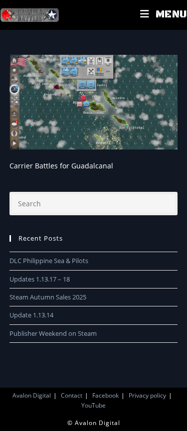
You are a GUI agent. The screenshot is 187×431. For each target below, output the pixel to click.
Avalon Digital (31, 395)
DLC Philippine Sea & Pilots (48, 260)
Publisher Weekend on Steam (53, 333)
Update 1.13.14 (31, 314)
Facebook (105, 395)
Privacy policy (147, 395)
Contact (71, 395)
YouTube (93, 405)
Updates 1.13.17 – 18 (39, 279)
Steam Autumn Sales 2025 (47, 296)
